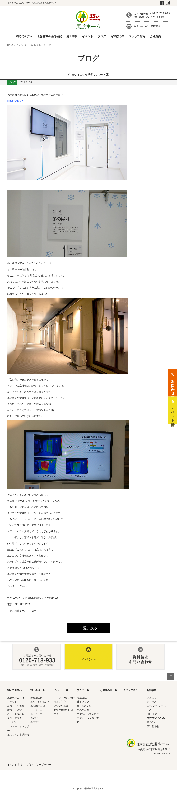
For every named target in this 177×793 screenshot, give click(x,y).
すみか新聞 (83, 710)
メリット (12, 701)
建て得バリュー (155, 722)
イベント (87, 36)
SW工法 (34, 718)
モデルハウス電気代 (88, 714)
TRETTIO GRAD (156, 718)
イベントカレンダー (65, 697)
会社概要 (151, 697)
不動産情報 (153, 726)
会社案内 (155, 36)
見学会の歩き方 (62, 705)
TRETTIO (152, 714)
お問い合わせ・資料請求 (173, 385)
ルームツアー (37, 714)
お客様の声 (117, 36)
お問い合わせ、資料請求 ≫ (148, 26)
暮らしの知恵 (84, 705)
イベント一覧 (61, 690)
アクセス (151, 701)
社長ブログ (83, 701)
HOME (10, 45)
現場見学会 (60, 701)
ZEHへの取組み (15, 714)
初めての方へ (24, 36)
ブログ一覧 (83, 690)
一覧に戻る (88, 628)
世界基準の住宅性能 (49, 36)
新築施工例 (36, 697)
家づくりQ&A (14, 710)
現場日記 (82, 697)
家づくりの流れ (15, 705)
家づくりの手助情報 (18, 734)
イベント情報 (14, 764)
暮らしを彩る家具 (40, 701)
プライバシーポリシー (39, 764)
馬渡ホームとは (15, 697)
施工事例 (72, 36)
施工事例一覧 (37, 690)
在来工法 (35, 722)
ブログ (102, 36)
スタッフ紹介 (137, 36)
